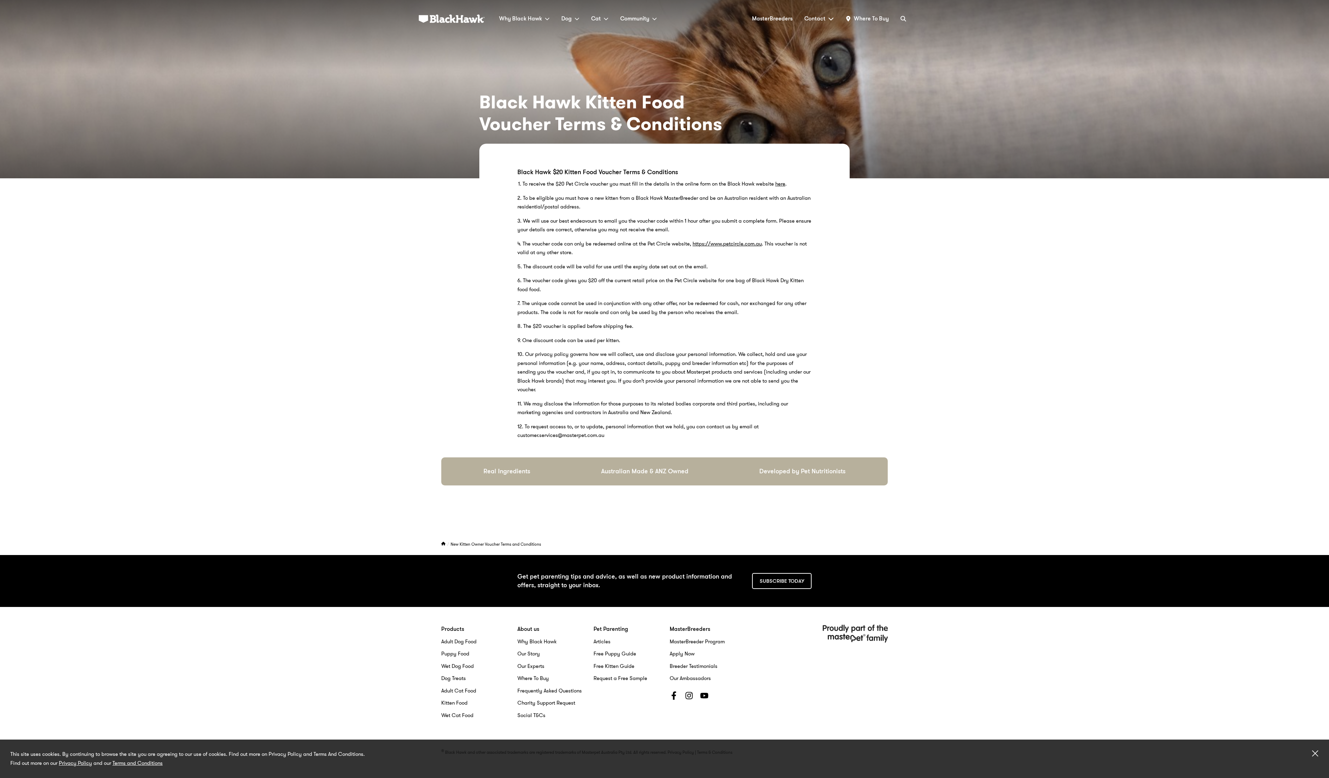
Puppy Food (455, 654)
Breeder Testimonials (693, 666)
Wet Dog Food (457, 666)
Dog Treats (453, 678)
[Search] (903, 18)
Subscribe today (782, 581)
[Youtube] (704, 697)
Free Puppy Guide (615, 654)
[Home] (443, 544)
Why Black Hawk (520, 19)
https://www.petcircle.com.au (727, 244)
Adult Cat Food (458, 691)
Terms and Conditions (137, 763)
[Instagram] (689, 697)
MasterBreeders (772, 19)
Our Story (528, 654)
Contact (814, 19)
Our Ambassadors (690, 678)
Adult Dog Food (459, 641)
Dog (566, 19)
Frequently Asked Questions (549, 691)
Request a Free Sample (620, 678)
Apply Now (682, 654)
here (780, 184)
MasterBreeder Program (697, 641)
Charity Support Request (546, 703)
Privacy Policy (75, 763)
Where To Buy (533, 678)
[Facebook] (674, 697)
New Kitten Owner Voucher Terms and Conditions (496, 544)
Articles (602, 641)
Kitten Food (454, 703)
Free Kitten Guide (614, 666)
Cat (596, 19)
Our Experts (530, 666)
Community (634, 19)
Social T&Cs (531, 715)
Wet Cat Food (457, 715)
